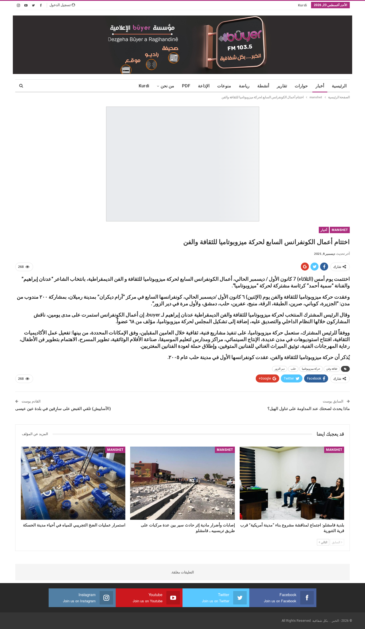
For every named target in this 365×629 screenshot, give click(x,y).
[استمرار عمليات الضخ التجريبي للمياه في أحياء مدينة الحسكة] (73, 483)
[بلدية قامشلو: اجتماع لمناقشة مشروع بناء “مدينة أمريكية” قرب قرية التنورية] (292, 483)
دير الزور (280, 368)
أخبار (320, 85)
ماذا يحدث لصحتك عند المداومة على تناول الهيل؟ (308, 408)
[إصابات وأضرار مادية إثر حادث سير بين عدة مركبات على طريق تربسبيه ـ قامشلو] (182, 483)
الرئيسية (339, 85)
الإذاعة (203, 85)
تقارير (282, 85)
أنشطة (263, 85)
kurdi (302, 5)
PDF (186, 85)
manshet (340, 230)
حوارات (301, 85)
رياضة (244, 85)
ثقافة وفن (331, 368)
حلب (293, 368)
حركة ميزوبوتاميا (311, 368)
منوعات (224, 85)
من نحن (167, 85)
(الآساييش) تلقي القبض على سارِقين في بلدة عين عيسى (63, 408)
